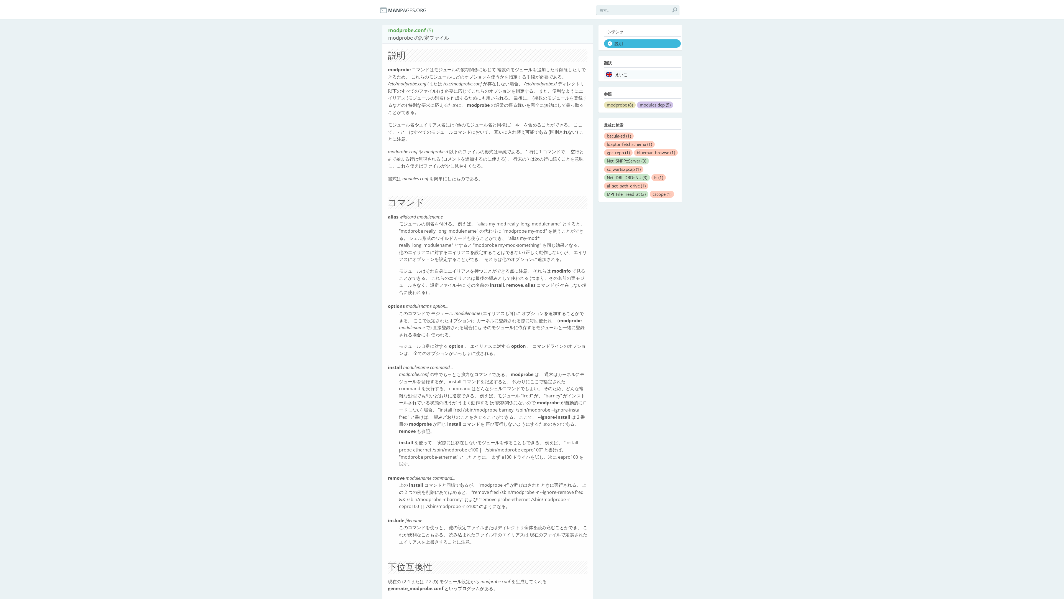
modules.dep (655, 105)
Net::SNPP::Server (626, 161)
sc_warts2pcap (624, 169)
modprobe (620, 105)
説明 (619, 43)
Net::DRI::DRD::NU (627, 177)
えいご (621, 74)
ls (658, 177)
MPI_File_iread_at (626, 194)
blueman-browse (656, 152)
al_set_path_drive (626, 186)
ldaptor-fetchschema (629, 144)
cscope (662, 194)
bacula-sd (619, 136)
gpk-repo (618, 152)
